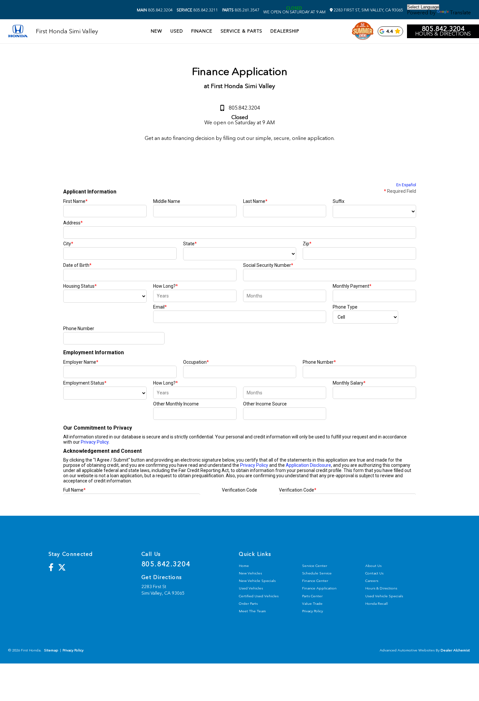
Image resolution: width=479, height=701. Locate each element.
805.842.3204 (155, 10)
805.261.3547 (240, 10)
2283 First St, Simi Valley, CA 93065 (368, 10)
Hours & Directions (443, 34)
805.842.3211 (197, 10)
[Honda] (18, 31)
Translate (460, 12)
